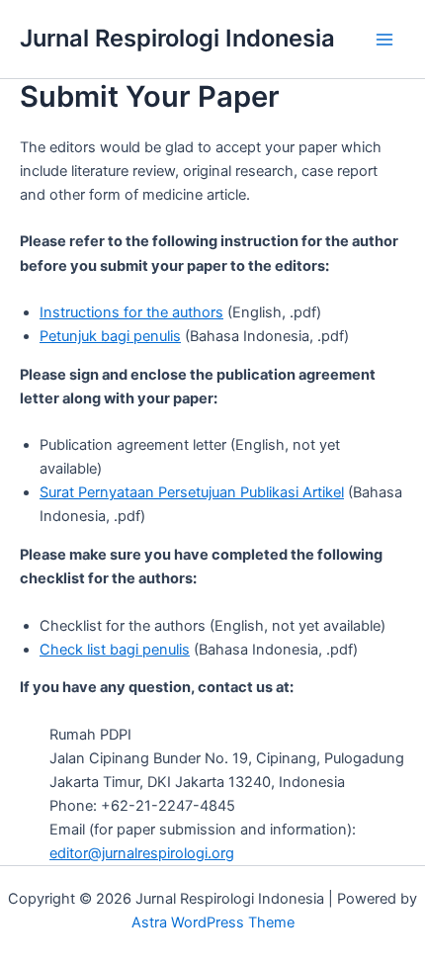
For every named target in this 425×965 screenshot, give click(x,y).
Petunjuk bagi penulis (110, 336)
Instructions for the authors (131, 312)
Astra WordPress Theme (213, 922)
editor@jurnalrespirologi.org (141, 853)
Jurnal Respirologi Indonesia (177, 38)
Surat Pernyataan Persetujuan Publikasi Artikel (192, 492)
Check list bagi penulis (115, 649)
